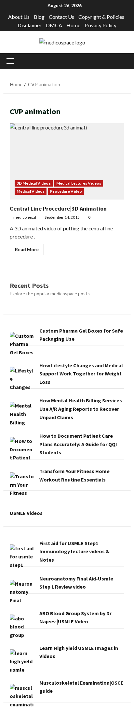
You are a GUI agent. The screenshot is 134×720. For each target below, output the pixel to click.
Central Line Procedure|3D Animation (67, 161)
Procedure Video (66, 191)
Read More (29, 250)
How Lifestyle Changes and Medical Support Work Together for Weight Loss (81, 373)
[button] (10, 61)
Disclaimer (30, 25)
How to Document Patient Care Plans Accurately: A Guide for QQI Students (78, 444)
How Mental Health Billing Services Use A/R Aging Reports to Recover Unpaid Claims (80, 408)
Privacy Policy (100, 25)
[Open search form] (129, 61)
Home (73, 25)
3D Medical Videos (34, 183)
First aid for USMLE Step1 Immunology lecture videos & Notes (74, 551)
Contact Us (61, 17)
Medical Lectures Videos (78, 183)
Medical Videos (31, 191)
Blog (39, 17)
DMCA (54, 25)
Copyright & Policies (101, 17)
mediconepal (24, 217)
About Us (19, 17)
